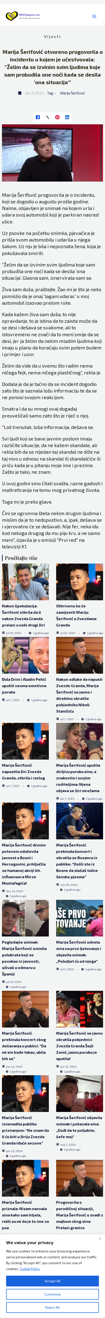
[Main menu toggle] (94, 17)
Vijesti (52, 36)
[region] (52, 1276)
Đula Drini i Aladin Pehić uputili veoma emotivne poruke (24, 685)
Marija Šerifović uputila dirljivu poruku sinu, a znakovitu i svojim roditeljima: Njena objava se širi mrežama (78, 778)
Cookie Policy (30, 1269)
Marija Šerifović (72, 93)
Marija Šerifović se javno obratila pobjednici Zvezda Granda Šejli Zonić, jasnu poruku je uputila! (79, 1046)
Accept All (53, 1281)
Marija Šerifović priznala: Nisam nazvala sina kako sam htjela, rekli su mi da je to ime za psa (25, 1215)
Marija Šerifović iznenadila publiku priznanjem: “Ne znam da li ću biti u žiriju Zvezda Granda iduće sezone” (25, 1130)
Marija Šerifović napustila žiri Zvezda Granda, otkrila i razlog (23, 771)
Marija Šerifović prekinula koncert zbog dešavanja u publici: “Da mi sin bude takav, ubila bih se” (24, 1046)
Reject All (52, 1307)
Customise (52, 1294)
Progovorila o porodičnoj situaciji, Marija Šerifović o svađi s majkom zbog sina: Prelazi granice (79, 1215)
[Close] (100, 1238)
